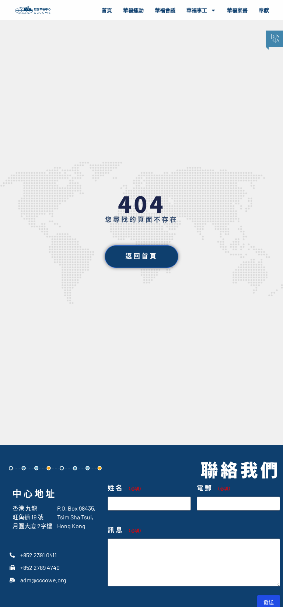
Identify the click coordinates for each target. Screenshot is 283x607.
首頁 (107, 10)
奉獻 (264, 10)
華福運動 (133, 10)
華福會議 (165, 10)
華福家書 (237, 10)
